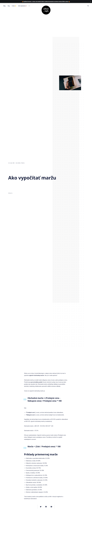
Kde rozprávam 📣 (22, 5)
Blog (4, 5)
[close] (90, 2)
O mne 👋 (14, 5)
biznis (10, 193)
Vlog (9, 5)
